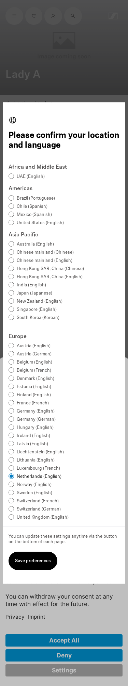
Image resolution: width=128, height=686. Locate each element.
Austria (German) (34, 354)
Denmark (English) (35, 379)
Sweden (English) (34, 493)
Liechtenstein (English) (40, 452)
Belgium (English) (34, 362)
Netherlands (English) (39, 476)
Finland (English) (34, 395)
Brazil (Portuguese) (36, 198)
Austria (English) (34, 346)
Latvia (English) (32, 444)
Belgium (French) (34, 370)
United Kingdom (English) (43, 517)
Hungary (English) (35, 427)
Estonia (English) (34, 387)
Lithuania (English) (36, 460)
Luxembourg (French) (38, 468)
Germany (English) (36, 411)
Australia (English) (35, 244)
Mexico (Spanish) (34, 215)
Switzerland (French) (38, 501)
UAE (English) (31, 176)
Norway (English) (34, 485)
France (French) (33, 403)
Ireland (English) (33, 436)
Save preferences (33, 561)
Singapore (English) (37, 309)
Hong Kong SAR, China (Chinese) (50, 269)
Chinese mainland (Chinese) (45, 252)
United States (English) (40, 223)
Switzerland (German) (39, 509)
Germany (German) (36, 419)
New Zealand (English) (39, 301)
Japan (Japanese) (34, 293)
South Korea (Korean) (38, 318)
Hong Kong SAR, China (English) (50, 277)
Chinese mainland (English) (44, 260)
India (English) (31, 285)
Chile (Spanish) (32, 206)
